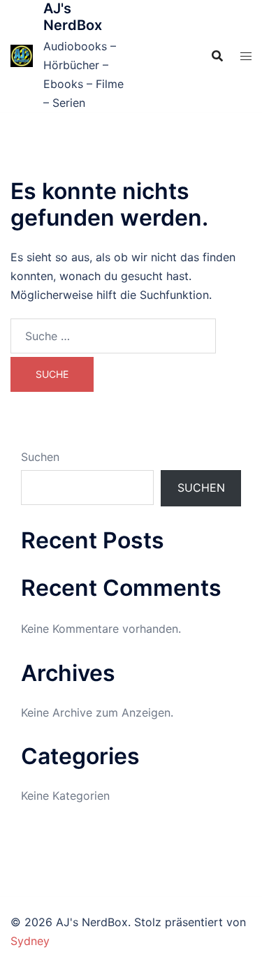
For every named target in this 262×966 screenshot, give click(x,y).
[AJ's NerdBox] (21, 56)
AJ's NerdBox (72, 17)
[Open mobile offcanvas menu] (246, 56)
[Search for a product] (217, 55)
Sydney (30, 941)
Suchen (40, 457)
